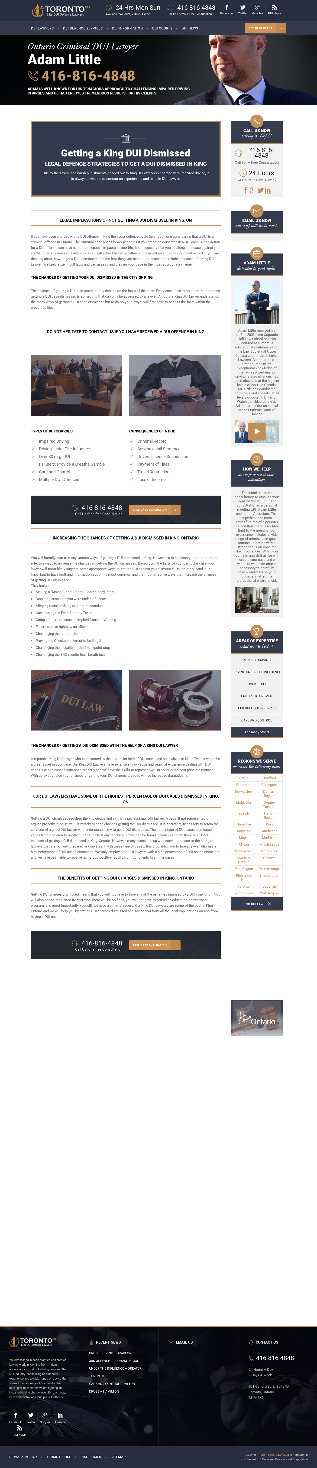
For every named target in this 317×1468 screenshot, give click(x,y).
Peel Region (244, 869)
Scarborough (269, 876)
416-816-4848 (86, 76)
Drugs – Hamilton (104, 1391)
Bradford (269, 778)
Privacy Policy (23, 1457)
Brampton (243, 785)
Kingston (244, 831)
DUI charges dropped (124, 775)
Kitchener (269, 831)
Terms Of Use (59, 1457)
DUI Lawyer (170, 179)
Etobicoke (244, 802)
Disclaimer (91, 1457)
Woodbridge (243, 893)
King (269, 824)
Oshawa (269, 858)
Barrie (243, 778)
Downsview (243, 791)
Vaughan (269, 886)
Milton (244, 844)
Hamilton (243, 824)
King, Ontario (100, 841)
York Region (269, 893)
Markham (269, 838)
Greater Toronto (269, 804)
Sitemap (118, 1457)
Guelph (243, 813)
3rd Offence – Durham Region (114, 1361)
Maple (244, 838)
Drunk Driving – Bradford (111, 1353)
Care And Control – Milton (112, 1384)
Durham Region (269, 793)
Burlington (269, 785)
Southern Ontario (244, 860)
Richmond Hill (244, 878)
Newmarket (244, 851)
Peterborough (269, 869)
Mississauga (269, 844)
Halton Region (269, 815)
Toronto (244, 886)
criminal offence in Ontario (51, 242)
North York (269, 851)
